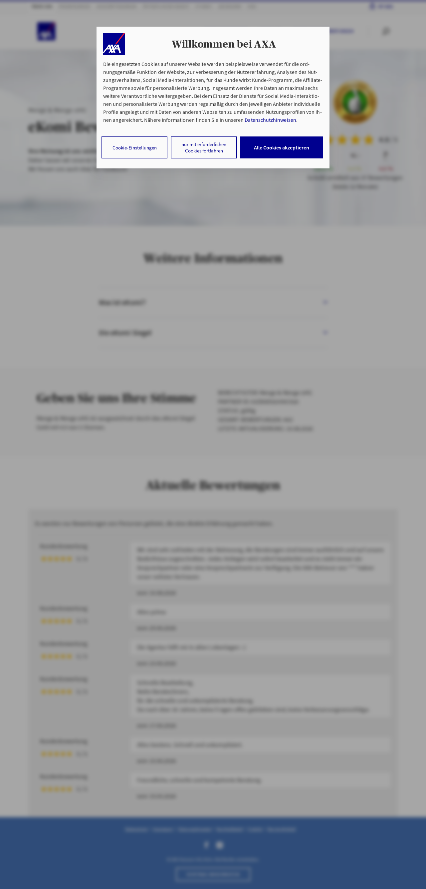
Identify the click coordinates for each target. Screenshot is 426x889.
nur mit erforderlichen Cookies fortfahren (203, 147)
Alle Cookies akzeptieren (281, 147)
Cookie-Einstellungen (134, 147)
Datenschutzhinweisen (270, 119)
